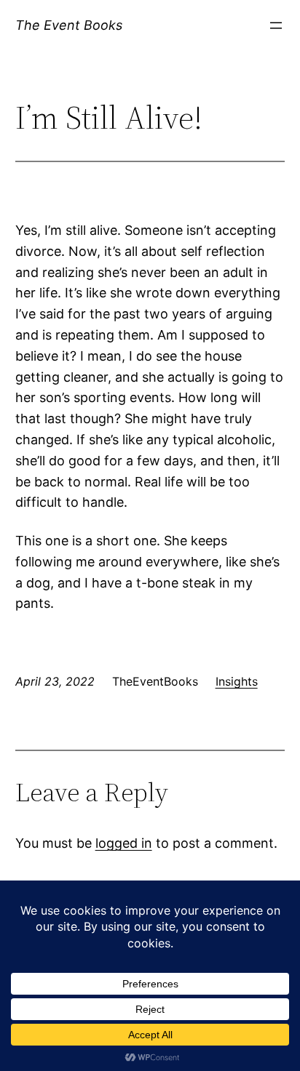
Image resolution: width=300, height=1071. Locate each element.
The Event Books (68, 25)
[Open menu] (276, 25)
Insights (237, 681)
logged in (123, 843)
